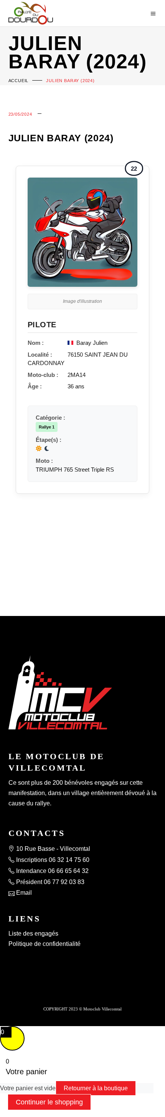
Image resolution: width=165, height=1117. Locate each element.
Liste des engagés (33, 933)
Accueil (18, 80)
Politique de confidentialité (44, 944)
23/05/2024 (20, 114)
